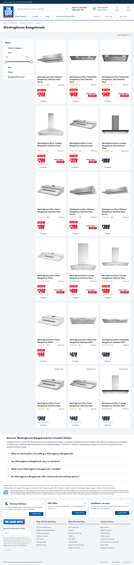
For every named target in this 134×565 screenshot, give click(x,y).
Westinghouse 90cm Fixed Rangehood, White (48, 276)
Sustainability (72, 542)
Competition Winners (107, 539)
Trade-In (71, 536)
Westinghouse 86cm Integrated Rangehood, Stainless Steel (115, 340)
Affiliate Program (74, 548)
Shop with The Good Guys (46, 522)
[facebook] (4, 526)
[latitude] (49, 564)
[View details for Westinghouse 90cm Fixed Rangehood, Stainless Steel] (83, 124)
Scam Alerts (104, 545)
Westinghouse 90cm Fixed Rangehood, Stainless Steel (81, 144)
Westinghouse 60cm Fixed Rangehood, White (48, 340)
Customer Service (106, 522)
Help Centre (104, 527)
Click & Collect (105, 533)
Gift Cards (39, 539)
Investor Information (75, 545)
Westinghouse (13, 23)
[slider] (6, 61)
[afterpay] (43, 564)
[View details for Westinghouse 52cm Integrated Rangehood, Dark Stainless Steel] (115, 57)
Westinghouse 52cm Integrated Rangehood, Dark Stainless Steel (115, 79)
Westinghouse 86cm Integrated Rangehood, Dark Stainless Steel (83, 79)
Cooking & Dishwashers (26, 23)
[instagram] (8, 526)
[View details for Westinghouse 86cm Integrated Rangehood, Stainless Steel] (115, 320)
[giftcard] (53, 564)
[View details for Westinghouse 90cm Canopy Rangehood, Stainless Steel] (50, 124)
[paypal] (36, 564)
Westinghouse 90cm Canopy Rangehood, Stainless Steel (49, 144)
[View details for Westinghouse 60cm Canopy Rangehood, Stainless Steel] (83, 256)
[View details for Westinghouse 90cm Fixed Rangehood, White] (50, 256)
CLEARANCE (97, 16)
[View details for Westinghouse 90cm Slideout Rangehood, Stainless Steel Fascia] (115, 190)
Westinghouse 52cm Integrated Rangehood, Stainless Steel (83, 340)
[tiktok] (12, 526)
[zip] (30, 564)
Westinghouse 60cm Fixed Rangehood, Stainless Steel (49, 210)
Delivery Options (105, 530)
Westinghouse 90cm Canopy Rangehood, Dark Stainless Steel (114, 145)
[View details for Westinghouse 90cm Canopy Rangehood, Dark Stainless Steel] (115, 124)
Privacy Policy (22, 548)
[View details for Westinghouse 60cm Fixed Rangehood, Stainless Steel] (50, 190)
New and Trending (74, 533)
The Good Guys (73, 527)
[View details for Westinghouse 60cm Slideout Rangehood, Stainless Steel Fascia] (50, 57)
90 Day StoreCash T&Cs (34, 494)
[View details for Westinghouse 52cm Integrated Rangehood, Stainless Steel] (83, 320)
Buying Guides (41, 542)
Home (5, 23)
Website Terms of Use (9, 548)
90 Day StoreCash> (43, 533)
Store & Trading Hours (43, 527)
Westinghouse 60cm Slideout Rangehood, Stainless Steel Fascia (49, 79)
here (31, 2)
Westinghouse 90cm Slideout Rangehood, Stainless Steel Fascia (114, 211)
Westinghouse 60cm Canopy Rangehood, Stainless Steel (82, 276)
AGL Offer (71, 539)
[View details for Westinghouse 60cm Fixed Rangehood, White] (50, 320)
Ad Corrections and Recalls (109, 542)
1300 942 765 (78, 10)
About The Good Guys (76, 522)
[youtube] (16, 526)
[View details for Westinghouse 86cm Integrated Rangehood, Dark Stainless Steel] (83, 57)
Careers (71, 530)
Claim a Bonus (105, 536)
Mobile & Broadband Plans (45, 530)
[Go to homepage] (8, 12)
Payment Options (42, 536)
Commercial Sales (106, 548)
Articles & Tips (41, 545)
